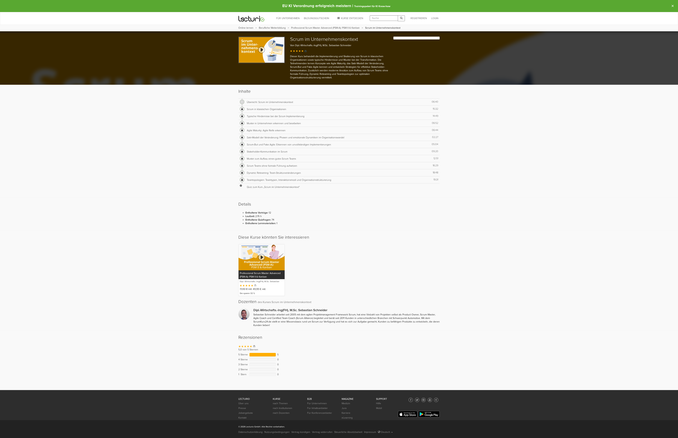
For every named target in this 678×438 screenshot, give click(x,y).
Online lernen (245, 27)
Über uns (243, 403)
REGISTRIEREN (419, 18)
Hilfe (378, 403)
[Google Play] (429, 414)
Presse (242, 408)
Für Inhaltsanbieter (317, 408)
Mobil (379, 408)
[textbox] (384, 18)
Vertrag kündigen (300, 432)
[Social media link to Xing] (436, 400)
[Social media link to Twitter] (417, 400)
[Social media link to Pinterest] (423, 400)
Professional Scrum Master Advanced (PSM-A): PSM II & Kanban (325, 27)
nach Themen (280, 403)
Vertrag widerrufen (322, 432)
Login (434, 18)
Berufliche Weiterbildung (272, 27)
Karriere (346, 412)
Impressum (370, 432)
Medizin (346, 403)
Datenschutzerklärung (250, 432)
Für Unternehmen (317, 403)
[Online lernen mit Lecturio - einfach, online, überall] (251, 18)
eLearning (347, 417)
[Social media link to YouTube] (430, 400)
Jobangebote (245, 412)
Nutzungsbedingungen (277, 432)
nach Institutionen (282, 408)
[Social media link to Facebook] (411, 400)
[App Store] (407, 414)
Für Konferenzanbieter (319, 412)
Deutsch (385, 432)
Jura (344, 408)
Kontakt (242, 417)
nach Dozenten (281, 412)
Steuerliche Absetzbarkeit (348, 432)
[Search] (401, 18)
